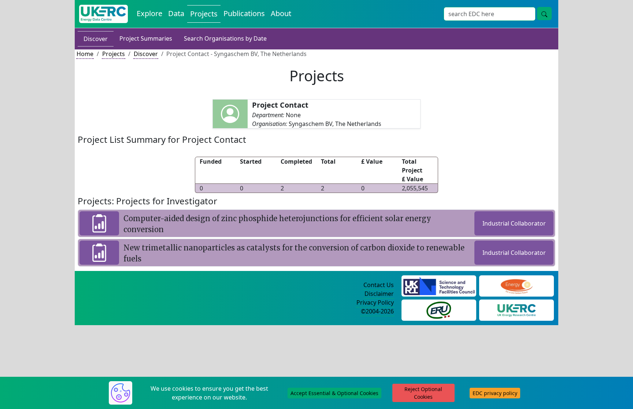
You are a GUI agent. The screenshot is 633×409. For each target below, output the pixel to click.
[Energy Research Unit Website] (439, 309)
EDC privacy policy (495, 393)
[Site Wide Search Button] (544, 13)
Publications (244, 13)
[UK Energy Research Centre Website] (516, 309)
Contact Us (378, 285)
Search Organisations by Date (225, 38)
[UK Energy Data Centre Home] (103, 14)
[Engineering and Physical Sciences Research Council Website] (516, 285)
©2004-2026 (377, 311)
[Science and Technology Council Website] (439, 285)
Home (85, 54)
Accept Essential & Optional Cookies (334, 393)
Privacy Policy (375, 302)
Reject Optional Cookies (423, 393)
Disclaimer (379, 294)
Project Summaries (145, 38)
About (281, 13)
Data (176, 13)
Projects (204, 14)
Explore (149, 13)
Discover (96, 39)
